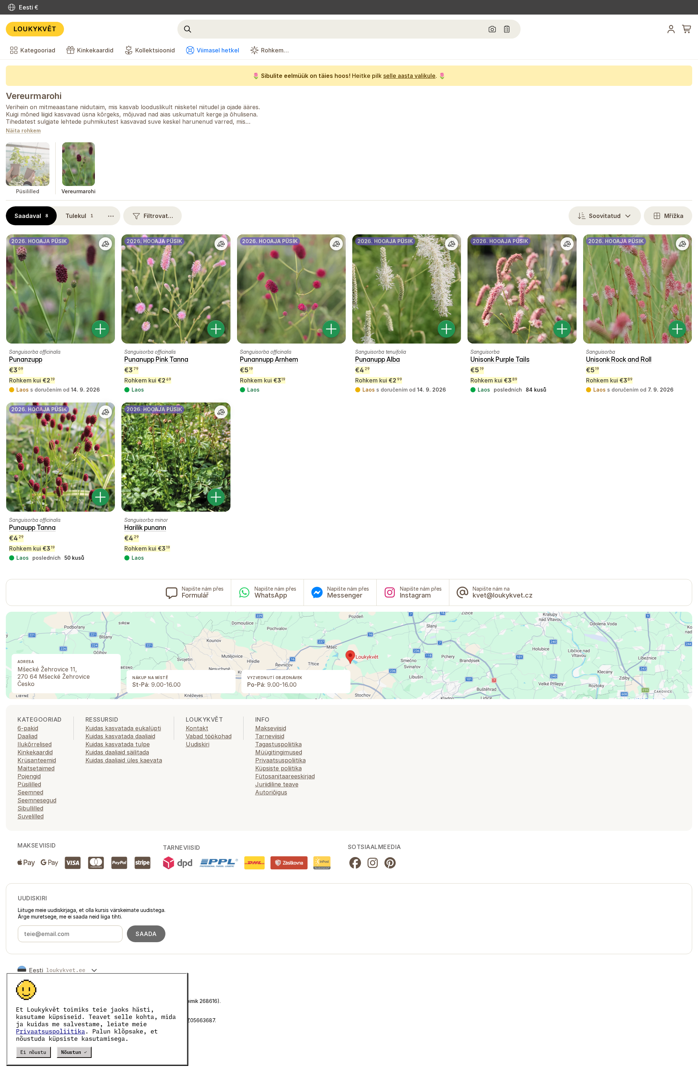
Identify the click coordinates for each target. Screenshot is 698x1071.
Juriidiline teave (276, 784)
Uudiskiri (197, 744)
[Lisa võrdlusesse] (105, 243)
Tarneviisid (269, 736)
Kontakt (197, 728)
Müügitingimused (278, 752)
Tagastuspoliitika (278, 744)
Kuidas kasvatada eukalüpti (123, 728)
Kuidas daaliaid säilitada (117, 752)
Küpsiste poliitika (278, 768)
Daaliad (27, 736)
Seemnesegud (36, 800)
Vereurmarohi (33, 96)
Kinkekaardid (35, 752)
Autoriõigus (271, 792)
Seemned (30, 792)
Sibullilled (30, 808)
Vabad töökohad (209, 736)
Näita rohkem (23, 131)
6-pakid (27, 728)
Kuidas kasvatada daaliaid (120, 736)
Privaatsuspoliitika (50, 1031)
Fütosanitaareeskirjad (285, 776)
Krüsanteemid (36, 760)
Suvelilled (30, 816)
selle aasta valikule (409, 75)
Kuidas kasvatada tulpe (117, 744)
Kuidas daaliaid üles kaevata (123, 760)
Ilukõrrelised (34, 744)
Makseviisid (270, 728)
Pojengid (29, 776)
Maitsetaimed (36, 768)
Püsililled (29, 784)
